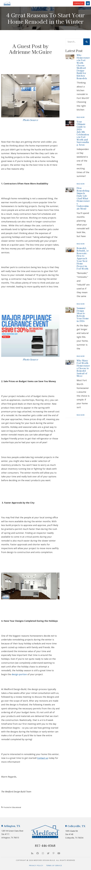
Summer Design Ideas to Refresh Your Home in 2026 (83, 314)
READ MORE (80, 117)
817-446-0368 (45, 845)
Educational (16, 807)
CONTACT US (78, 3)
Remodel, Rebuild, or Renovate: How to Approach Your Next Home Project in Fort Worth (83, 258)
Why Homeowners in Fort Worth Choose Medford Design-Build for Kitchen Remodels (83, 66)
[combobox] (74, 41)
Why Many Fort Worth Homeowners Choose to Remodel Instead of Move (83, 368)
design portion (19, 674)
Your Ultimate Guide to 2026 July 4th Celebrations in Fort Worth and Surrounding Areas (83, 133)
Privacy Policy (37, 866)
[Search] (86, 41)
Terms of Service (54, 866)
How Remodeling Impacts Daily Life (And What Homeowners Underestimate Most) (83, 198)
